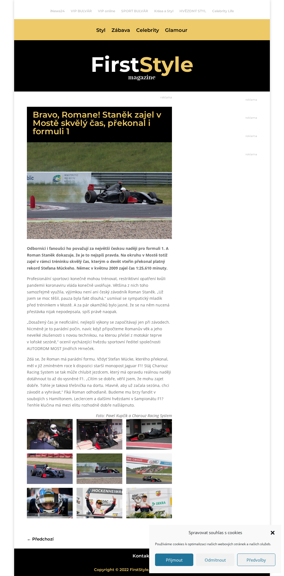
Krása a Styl (163, 11)
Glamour (176, 30)
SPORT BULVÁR (134, 11)
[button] (272, 533)
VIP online (106, 11)
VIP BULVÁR (81, 11)
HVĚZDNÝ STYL (192, 11)
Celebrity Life (223, 11)
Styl (100, 30)
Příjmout (174, 560)
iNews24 (57, 11)
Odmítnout (215, 560)
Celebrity (147, 30)
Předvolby (256, 560)
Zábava (120, 30)
